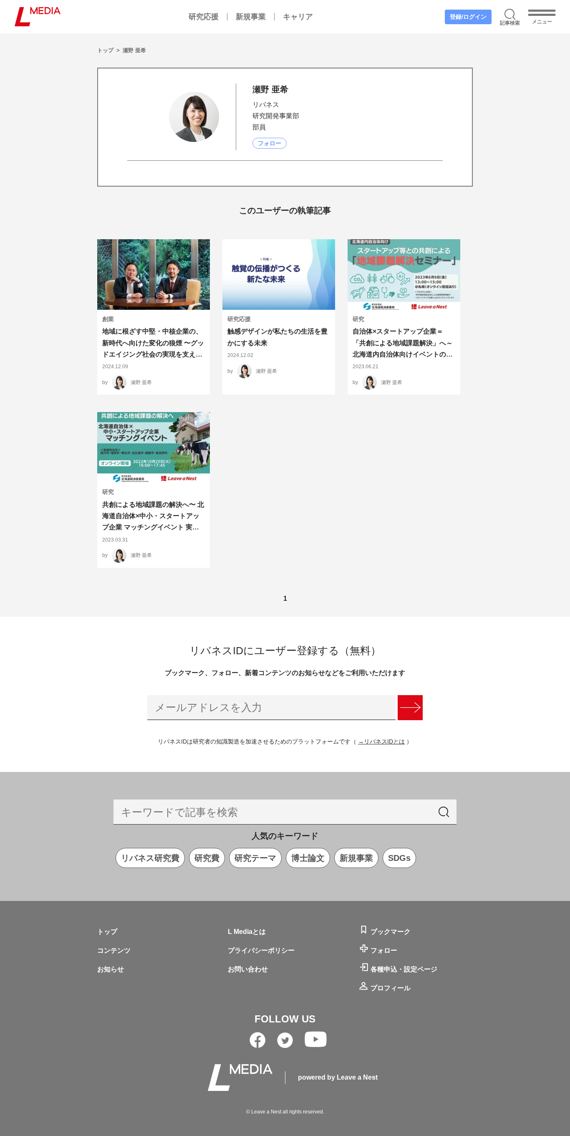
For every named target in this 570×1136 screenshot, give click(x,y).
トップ (106, 50)
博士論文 (308, 858)
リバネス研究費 (150, 858)
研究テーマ (255, 858)
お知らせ (110, 969)
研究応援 (204, 17)
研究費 (206, 858)
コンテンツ (114, 950)
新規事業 (251, 17)
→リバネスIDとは (381, 741)
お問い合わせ (248, 969)
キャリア (298, 17)
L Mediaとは (247, 931)
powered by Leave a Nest (338, 1077)
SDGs (399, 858)
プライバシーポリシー (261, 950)
